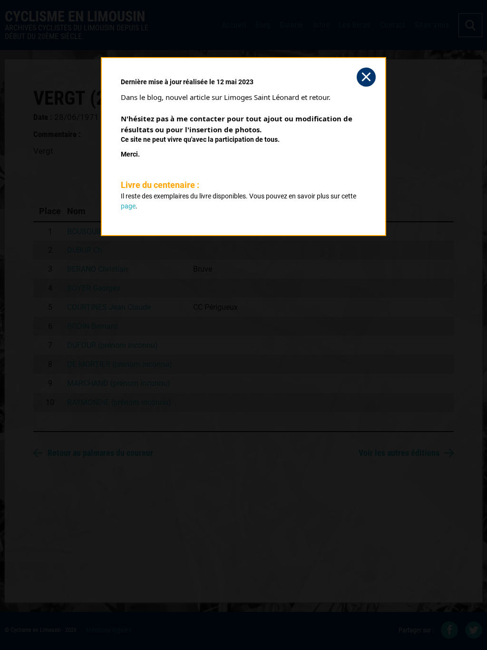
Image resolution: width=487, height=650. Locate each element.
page (128, 206)
